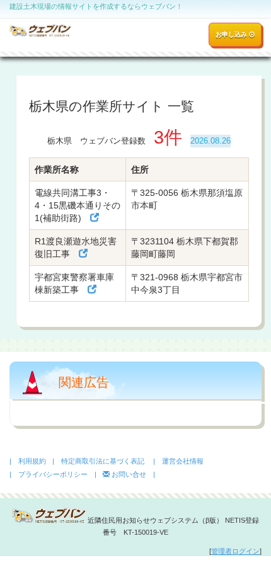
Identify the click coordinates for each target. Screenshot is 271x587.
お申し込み (232, 34)
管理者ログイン (235, 551)
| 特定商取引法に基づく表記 (98, 461)
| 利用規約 (27, 461)
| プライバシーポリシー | (52, 474)
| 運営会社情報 (178, 461)
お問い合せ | (132, 474)
